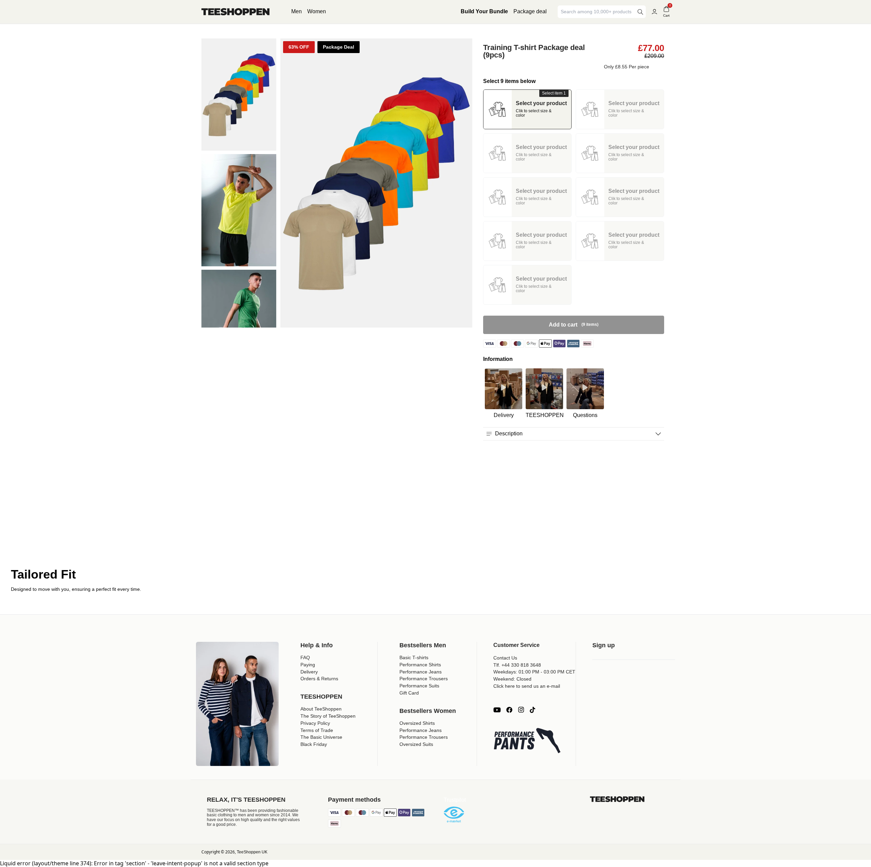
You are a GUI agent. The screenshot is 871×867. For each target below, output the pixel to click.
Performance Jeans (420, 671)
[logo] (235, 11)
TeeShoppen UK (252, 852)
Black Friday (313, 744)
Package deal (530, 11)
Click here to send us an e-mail (526, 686)
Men (296, 11)
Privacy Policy (315, 723)
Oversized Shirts (417, 723)
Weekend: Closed (512, 679)
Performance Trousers (423, 678)
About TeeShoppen (321, 709)
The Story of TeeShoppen (328, 716)
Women (316, 11)
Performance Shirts (420, 664)
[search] (640, 11)
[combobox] (597, 11)
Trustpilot (455, 800)
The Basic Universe (321, 737)
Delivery (309, 671)
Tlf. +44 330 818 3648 (517, 665)
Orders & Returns (319, 678)
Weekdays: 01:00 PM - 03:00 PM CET (534, 671)
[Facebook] (509, 710)
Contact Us (505, 658)
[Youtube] (497, 710)
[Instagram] (521, 710)
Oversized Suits (416, 744)
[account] (654, 12)
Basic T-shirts (413, 657)
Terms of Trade (316, 730)
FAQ (305, 657)
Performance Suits (419, 685)
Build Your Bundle (484, 11)
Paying (307, 664)
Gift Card (409, 693)
